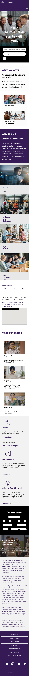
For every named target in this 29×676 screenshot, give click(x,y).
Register (6, 474)
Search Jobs (4, 58)
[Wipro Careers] (7, 2)
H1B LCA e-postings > (10, 446)
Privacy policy (14, 641)
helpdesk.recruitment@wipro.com (11, 566)
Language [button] (19, 2)
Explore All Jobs (14, 638)
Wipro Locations (14, 652)
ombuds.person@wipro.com (10, 582)
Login (26, 2)
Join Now (6, 503)
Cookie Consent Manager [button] (14, 655)
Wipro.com (14, 634)
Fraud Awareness (14, 648)
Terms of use (14, 645)
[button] (14, 8)
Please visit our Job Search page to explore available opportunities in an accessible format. (12, 304)
